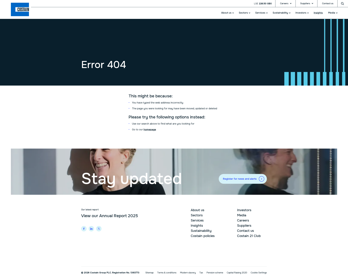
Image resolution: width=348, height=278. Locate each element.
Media (331, 12)
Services (260, 12)
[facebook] (84, 228)
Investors (301, 12)
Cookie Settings (259, 272)
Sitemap (149, 272)
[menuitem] (225, 13)
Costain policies (203, 236)
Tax (201, 272)
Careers (284, 3)
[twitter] (99, 228)
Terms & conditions (166, 272)
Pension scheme (214, 272)
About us (226, 12)
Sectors (243, 12)
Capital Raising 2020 (237, 272)
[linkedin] (91, 228)
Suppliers (305, 3)
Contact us (327, 3)
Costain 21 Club (249, 236)
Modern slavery (188, 272)
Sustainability (280, 12)
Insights (318, 12)
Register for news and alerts (240, 178)
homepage (150, 129)
